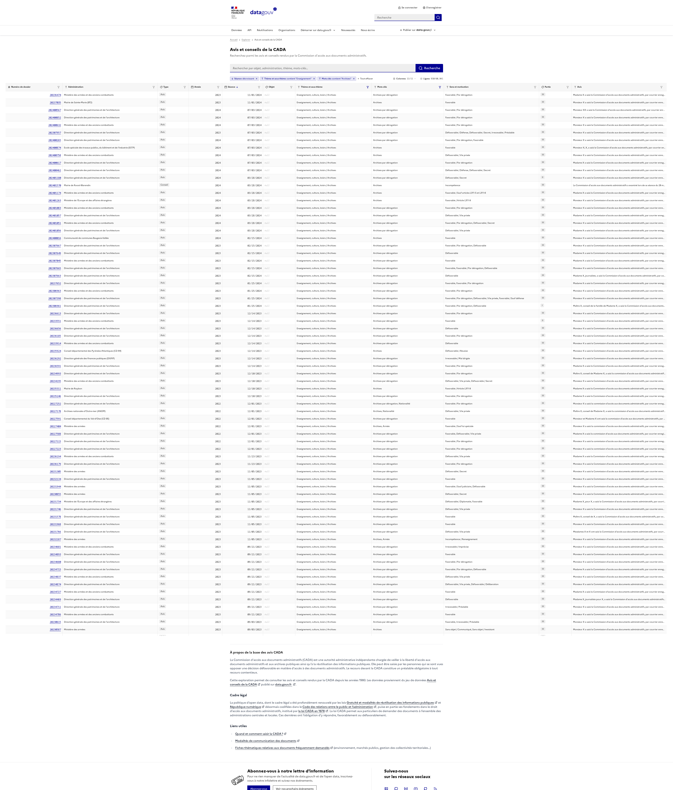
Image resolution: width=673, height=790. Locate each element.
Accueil (233, 39)
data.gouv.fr (283, 684)
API (249, 30)
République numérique (245, 707)
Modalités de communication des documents (265, 741)
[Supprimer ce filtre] (314, 78)
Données (236, 30)
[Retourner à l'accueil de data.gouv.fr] (263, 12)
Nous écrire (368, 30)
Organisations (286, 30)
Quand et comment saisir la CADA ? (259, 734)
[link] (407, 7)
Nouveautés (348, 30)
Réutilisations (265, 30)
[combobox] (408, 17)
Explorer (246, 39)
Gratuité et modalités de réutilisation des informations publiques (390, 702)
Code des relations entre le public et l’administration (337, 707)
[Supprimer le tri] (256, 78)
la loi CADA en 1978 (311, 711)
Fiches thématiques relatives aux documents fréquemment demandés (282, 748)
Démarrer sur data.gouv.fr (316, 30)
